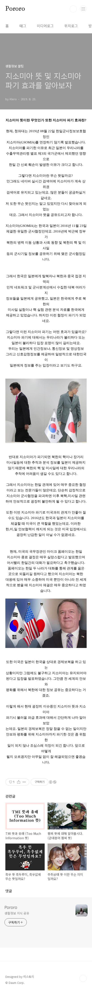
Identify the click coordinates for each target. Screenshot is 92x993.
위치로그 (71, 25)
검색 (73, 9)
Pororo (15, 9)
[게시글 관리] (24, 782)
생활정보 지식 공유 (16, 913)
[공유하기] (18, 782)
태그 (22, 25)
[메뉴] (83, 8)
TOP (83, 978)
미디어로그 (45, 25)
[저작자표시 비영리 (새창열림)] (52, 782)
